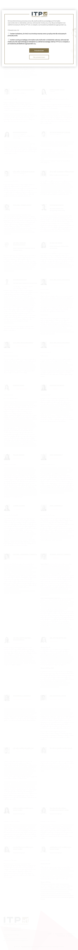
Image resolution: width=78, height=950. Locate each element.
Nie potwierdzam (39, 57)
